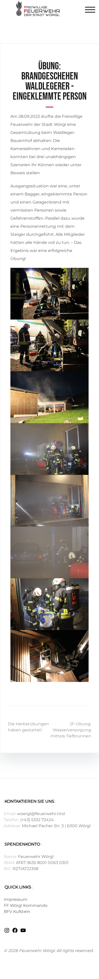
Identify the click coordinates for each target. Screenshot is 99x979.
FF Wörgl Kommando (25, 905)
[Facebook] (15, 932)
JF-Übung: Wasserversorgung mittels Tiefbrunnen (71, 730)
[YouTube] (23, 932)
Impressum (15, 899)
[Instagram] (7, 932)
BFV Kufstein (17, 911)
